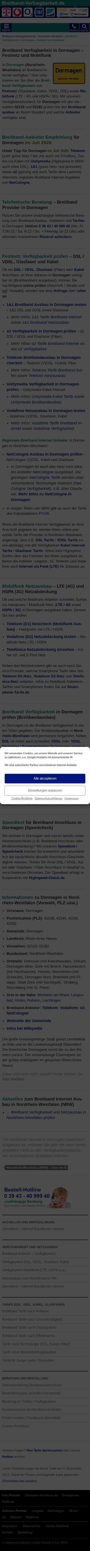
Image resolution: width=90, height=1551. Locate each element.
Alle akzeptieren (45, 778)
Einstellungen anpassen (45, 790)
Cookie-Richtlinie (22, 798)
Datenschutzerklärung (48, 798)
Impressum (71, 798)
